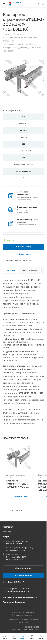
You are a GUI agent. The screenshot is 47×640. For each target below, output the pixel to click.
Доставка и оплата (12, 597)
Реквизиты (8, 602)
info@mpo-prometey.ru (17, 591)
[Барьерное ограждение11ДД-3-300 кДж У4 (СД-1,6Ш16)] (23, 78)
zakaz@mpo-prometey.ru (18, 588)
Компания (8, 527)
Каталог (7, 531)
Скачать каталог (23, 568)
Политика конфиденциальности (23, 620)
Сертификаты (30, 597)
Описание (10, 270)
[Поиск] (43, 4)
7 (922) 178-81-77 (15, 581)
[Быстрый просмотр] (29, 448)
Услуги (6, 536)
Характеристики (30, 270)
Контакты (20, 602)
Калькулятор (25, 254)
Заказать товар (23, 246)
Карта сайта (23, 622)
